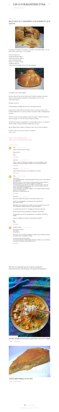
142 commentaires (17, 381)
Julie (14, 147)
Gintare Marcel (35, 407)
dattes (23, 139)
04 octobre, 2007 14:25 (23, 196)
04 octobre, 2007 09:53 (23, 168)
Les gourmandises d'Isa (29, 4)
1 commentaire (17, 341)
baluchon (14, 139)
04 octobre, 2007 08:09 (24, 160)
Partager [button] (11, 137)
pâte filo (26, 139)
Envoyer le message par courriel (20, 137)
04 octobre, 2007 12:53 (21, 176)
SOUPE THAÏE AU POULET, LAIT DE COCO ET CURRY (29, 338)
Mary (14, 176)
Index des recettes (19, 8)
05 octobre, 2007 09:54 (27, 227)
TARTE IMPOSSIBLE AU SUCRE (21, 379)
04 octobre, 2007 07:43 (21, 147)
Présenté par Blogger (30, 405)
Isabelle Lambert (17, 227)
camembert (18, 139)
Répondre (15, 157)
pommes (30, 139)
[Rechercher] (49, 4)
